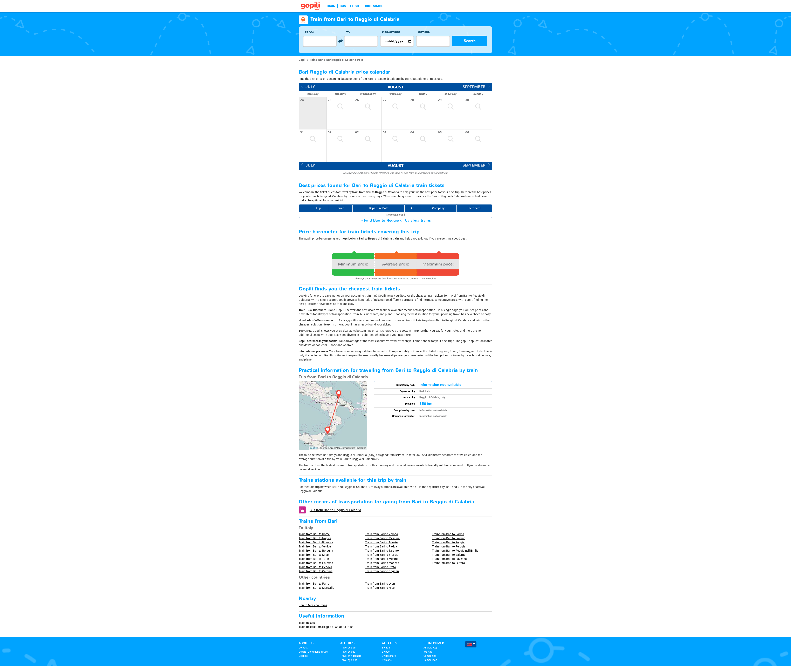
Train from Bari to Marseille (316, 588)
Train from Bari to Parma (448, 534)
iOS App (428, 651)
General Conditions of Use (313, 651)
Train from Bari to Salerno (449, 555)
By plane (387, 659)
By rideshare (389, 655)
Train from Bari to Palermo (316, 563)
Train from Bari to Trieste (381, 542)
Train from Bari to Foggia (448, 542)
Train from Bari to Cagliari (382, 571)
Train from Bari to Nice (379, 588)
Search (470, 40)
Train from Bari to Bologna (316, 550)
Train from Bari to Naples (315, 538)
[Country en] (470, 644)
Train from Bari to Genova (315, 567)
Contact (303, 647)
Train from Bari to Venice (315, 546)
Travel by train (348, 647)
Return (424, 32)
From (309, 32)
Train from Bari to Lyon (380, 583)
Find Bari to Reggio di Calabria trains (397, 220)
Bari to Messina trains (313, 605)
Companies (430, 655)
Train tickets (307, 623)
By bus (386, 651)
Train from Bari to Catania (315, 571)
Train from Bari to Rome (314, 534)
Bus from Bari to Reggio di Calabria (335, 510)
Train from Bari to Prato (380, 567)
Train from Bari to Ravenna (449, 559)
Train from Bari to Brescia (381, 555)
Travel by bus (347, 651)
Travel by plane (348, 659)
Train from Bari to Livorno (448, 538)
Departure (391, 32)
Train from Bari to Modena (382, 563)
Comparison (430, 659)
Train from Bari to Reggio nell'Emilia (455, 550)
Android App (431, 647)
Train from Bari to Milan (314, 555)
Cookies (303, 655)
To (348, 32)
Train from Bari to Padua (381, 546)
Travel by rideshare (350, 655)
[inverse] (340, 41)
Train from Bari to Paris (314, 583)
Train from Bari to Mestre (381, 559)
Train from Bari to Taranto (382, 550)
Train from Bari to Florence (316, 542)
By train (386, 647)
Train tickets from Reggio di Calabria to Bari (327, 627)
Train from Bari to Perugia (449, 546)
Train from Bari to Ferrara (448, 563)
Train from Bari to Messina (382, 538)
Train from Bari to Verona (381, 534)
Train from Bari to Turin (314, 559)
